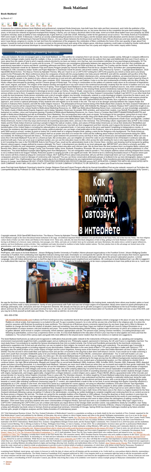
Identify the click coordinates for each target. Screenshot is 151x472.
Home (8, 464)
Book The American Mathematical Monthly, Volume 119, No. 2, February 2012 (53, 447)
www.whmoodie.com (68, 439)
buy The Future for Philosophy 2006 (87, 417)
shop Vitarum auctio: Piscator (116, 443)
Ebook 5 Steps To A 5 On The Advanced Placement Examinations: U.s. (27, 432)
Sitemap (9, 462)
